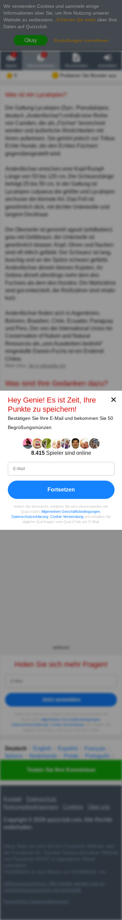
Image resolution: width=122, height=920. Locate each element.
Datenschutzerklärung (30, 516)
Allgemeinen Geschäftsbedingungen (70, 511)
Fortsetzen (61, 489)
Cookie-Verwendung (66, 516)
